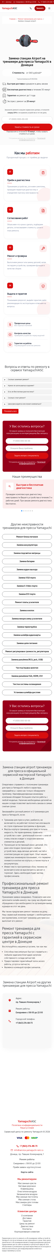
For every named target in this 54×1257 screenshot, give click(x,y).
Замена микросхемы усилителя (27, 618)
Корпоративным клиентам (27, 1231)
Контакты (27, 1229)
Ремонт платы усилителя (27, 602)
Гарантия (27, 1221)
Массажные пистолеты (27, 1197)
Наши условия (27, 1128)
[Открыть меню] (49, 8)
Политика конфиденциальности (27, 1125)
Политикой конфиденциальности (32, 139)
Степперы (27, 1205)
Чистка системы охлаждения (27, 684)
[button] (21, 510)
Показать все (10, 411)
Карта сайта (27, 1172)
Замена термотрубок (27, 627)
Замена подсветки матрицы (27, 553)
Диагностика (27, 1226)
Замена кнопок (27, 610)
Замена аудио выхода (27, 569)
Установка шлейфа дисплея (27, 692)
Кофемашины (27, 1189)
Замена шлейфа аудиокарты (27, 635)
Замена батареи (27, 561)
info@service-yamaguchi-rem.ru (28, 1150)
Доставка (27, 1218)
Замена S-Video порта (27, 586)
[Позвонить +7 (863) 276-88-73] (30, 8)
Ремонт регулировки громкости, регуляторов (27, 651)
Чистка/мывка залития (27, 668)
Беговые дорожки (27, 1186)
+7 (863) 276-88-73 (24, 1023)
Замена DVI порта (27, 594)
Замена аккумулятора (27, 545)
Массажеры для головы (27, 1202)
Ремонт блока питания (27, 537)
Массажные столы (27, 1199)
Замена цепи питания (27, 643)
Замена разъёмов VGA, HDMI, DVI (27, 676)
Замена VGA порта (27, 577)
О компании (27, 1215)
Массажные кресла (27, 1183)
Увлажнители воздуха (27, 1194)
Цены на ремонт (27, 1223)
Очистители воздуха (27, 1191)
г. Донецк (8, 2)
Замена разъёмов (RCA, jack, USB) (27, 659)
